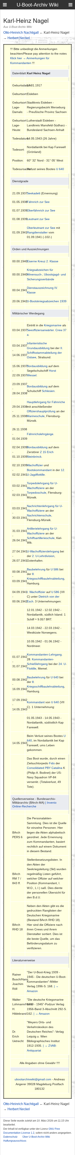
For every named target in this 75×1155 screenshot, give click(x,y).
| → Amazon (42, 1013)
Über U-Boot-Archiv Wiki (36, 1136)
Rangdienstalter (37, 232)
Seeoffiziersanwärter (40, 330)
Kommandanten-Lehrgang (44, 654)
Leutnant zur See (38, 219)
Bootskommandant (39, 470)
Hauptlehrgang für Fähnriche (46, 402)
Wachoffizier (35, 465)
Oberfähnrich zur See (41, 210)
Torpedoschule (36, 492)
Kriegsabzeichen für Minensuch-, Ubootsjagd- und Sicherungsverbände (46, 274)
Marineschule (36, 416)
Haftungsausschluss (14, 1140)
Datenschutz (10, 1136)
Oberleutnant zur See (41, 227)
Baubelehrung (36, 569)
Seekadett (33, 193)
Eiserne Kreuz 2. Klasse (42, 261)
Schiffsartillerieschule (41, 538)
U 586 (55, 569)
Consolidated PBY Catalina (44, 768)
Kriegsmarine (52, 325)
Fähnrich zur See (38, 202)
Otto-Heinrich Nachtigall (21, 32)
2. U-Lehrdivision (43, 556)
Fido (52, 763)
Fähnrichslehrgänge (40, 434)
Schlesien (48, 391)
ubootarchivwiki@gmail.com (33, 1079)
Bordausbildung (37, 366)
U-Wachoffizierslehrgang (43, 551)
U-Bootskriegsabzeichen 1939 (46, 301)
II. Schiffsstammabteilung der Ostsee (45, 352)
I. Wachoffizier (36, 592)
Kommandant (36, 702)
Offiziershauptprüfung (41, 411)
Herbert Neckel (19, 38)
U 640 (60, 169)
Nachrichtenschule (39, 515)
